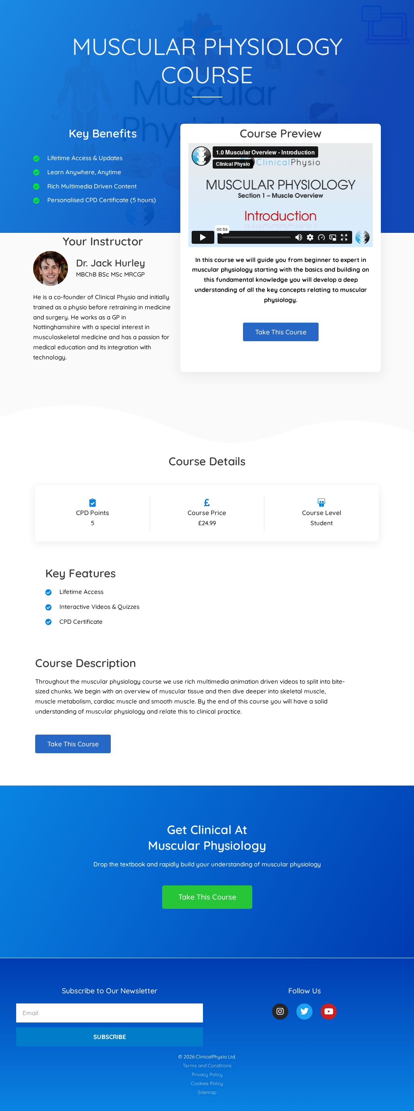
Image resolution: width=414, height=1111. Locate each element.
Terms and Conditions (207, 1065)
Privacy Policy (207, 1074)
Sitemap (207, 1092)
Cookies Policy (207, 1083)
